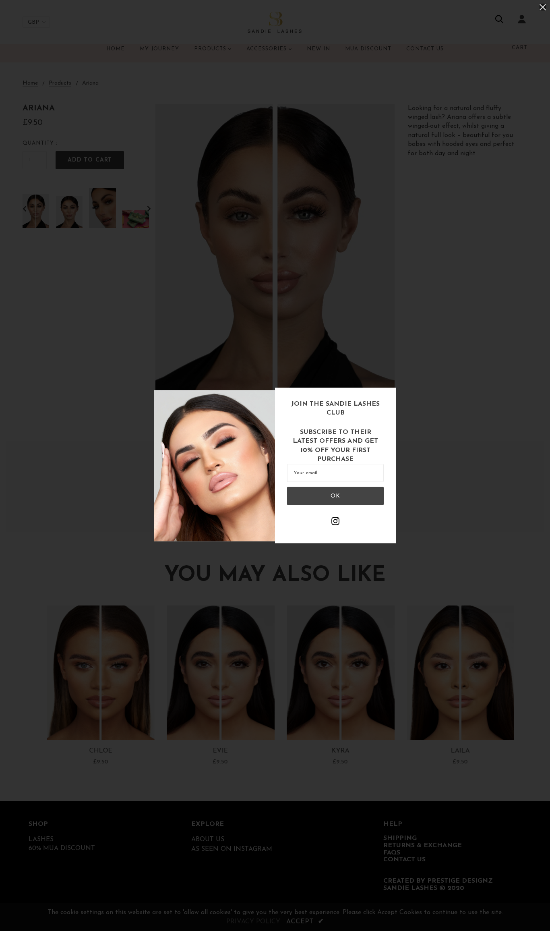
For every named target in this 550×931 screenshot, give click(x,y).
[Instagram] (335, 522)
